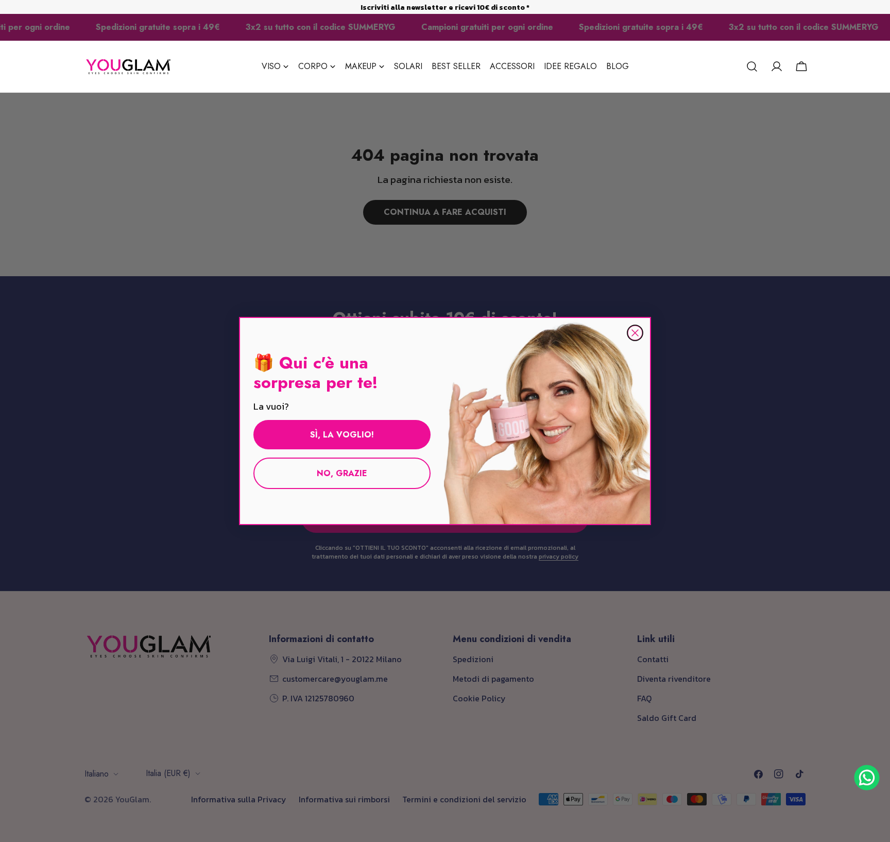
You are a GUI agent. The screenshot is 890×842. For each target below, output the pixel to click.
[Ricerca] (752, 66)
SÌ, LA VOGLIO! (342, 435)
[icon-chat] (867, 777)
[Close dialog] (635, 333)
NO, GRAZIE (342, 473)
